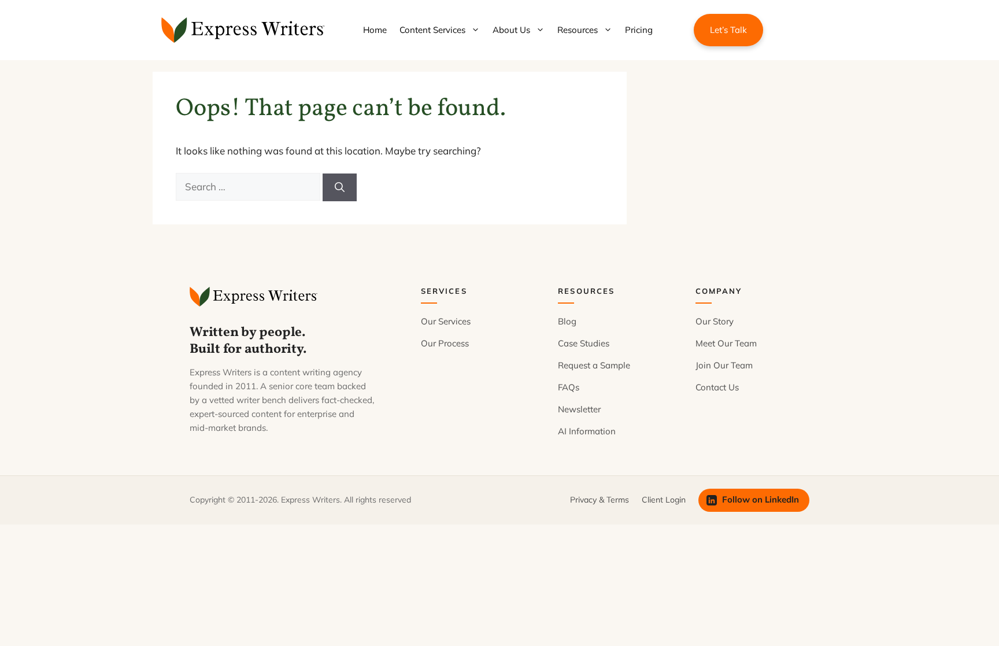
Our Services (446, 321)
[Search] (340, 187)
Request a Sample (594, 365)
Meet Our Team (726, 343)
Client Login (664, 499)
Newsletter (579, 409)
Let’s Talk (728, 29)
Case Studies (583, 343)
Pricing (639, 29)
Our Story (714, 321)
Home (375, 29)
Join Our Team (724, 365)
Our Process (445, 343)
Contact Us (717, 387)
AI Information (587, 431)
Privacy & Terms (599, 499)
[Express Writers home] (255, 297)
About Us (511, 29)
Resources (577, 29)
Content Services (432, 29)
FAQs (568, 387)
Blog (567, 321)
